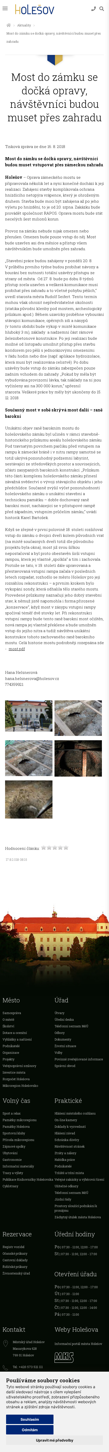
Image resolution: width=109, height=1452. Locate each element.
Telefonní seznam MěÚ (71, 1026)
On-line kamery (66, 1120)
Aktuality (24, 25)
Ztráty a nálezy (65, 1153)
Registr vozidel (13, 1247)
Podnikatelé (11, 1046)
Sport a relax (12, 1113)
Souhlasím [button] (30, 1419)
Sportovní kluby (14, 1133)
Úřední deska (64, 1019)
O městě (8, 1019)
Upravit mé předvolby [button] (54, 1440)
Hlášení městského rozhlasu (75, 1113)
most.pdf (17, 648)
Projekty (8, 1059)
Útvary (59, 1013)
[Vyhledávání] (101, 8)
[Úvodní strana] (8, 25)
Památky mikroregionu (20, 1120)
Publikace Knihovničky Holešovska (28, 1179)
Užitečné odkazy (66, 1186)
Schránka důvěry (67, 1140)
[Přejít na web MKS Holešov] (80, 1357)
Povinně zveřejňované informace (79, 1059)
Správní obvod (65, 1066)
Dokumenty (63, 1039)
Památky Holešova (16, 1126)
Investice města (14, 1072)
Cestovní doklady (15, 1260)
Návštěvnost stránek (70, 1146)
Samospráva (12, 1013)
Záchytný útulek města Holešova (78, 1217)
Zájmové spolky (14, 1146)
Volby (58, 1052)
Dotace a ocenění (15, 1033)
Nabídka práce (65, 1160)
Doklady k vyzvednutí (70, 1126)
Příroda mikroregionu (18, 1140)
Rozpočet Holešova (16, 1079)
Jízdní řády (63, 1199)
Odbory (60, 1033)
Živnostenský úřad (16, 1273)
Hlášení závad (65, 1133)
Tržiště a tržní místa (69, 1173)
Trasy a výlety (13, 1173)
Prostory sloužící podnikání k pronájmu (76, 1208)
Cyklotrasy (10, 1186)
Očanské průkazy (15, 1253)
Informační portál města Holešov (78, 1344)
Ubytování (10, 1153)
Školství (8, 1026)
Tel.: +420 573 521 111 (28, 1367)
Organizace (11, 1052)
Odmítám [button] (30, 1430)
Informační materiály (18, 1166)
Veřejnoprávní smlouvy (19, 1066)
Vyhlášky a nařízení (17, 1039)
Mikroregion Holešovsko (20, 1086)
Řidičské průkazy (15, 1267)
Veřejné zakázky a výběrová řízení (79, 1179)
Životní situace (65, 1046)
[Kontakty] (93, 8)
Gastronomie (12, 1160)
